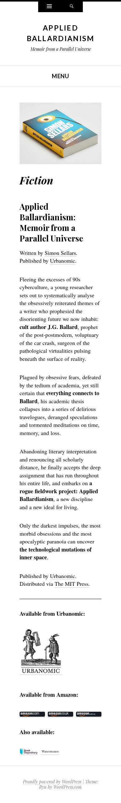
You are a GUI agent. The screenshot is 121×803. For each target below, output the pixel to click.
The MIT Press (71, 583)
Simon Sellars (60, 252)
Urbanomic (62, 260)
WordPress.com (67, 787)
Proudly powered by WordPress (52, 782)
